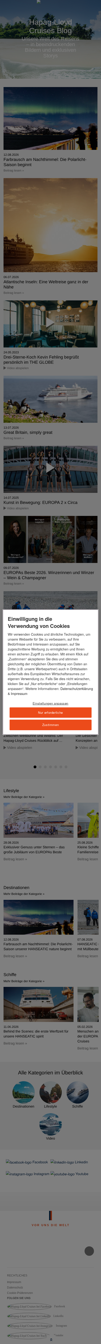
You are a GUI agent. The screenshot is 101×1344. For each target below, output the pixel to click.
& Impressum (17, 693)
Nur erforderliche (50, 712)
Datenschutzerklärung (76, 688)
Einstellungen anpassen (50, 703)
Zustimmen (50, 724)
